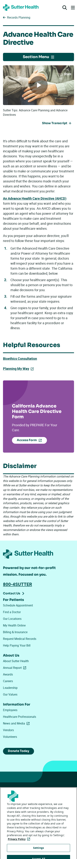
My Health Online (14, 625)
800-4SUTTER (17, 584)
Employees (10, 710)
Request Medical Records (19, 639)
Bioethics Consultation (20, 358)
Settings (38, 838)
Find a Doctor (12, 612)
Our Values (10, 694)
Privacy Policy (20, 829)
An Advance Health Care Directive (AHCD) (34, 198)
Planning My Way (16, 368)
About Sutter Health (16, 661)
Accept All (38, 849)
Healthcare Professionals (19, 717)
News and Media (17, 723)
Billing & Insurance (15, 632)
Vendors (8, 730)
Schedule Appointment (18, 605)
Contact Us (11, 593)
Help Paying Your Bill (16, 645)
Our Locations (12, 619)
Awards (8, 674)
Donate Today (18, 751)
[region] (38, 818)
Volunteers (10, 737)
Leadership (10, 688)
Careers (8, 681)
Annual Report (15, 668)
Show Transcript (54, 123)
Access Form (27, 440)
